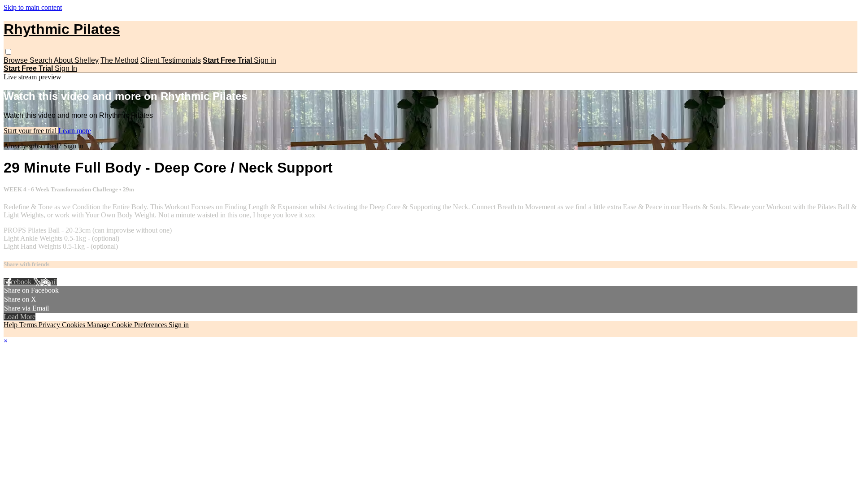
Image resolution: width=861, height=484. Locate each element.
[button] (8, 52)
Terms (29, 324)
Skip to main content (33, 7)
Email (48, 281)
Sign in (265, 60)
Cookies (74, 324)
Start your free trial (31, 130)
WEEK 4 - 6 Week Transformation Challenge (61, 189)
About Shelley (76, 60)
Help (11, 324)
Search (42, 60)
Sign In (66, 68)
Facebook (18, 281)
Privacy (50, 324)
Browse (17, 60)
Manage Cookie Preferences (128, 324)
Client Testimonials (170, 60)
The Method (119, 60)
